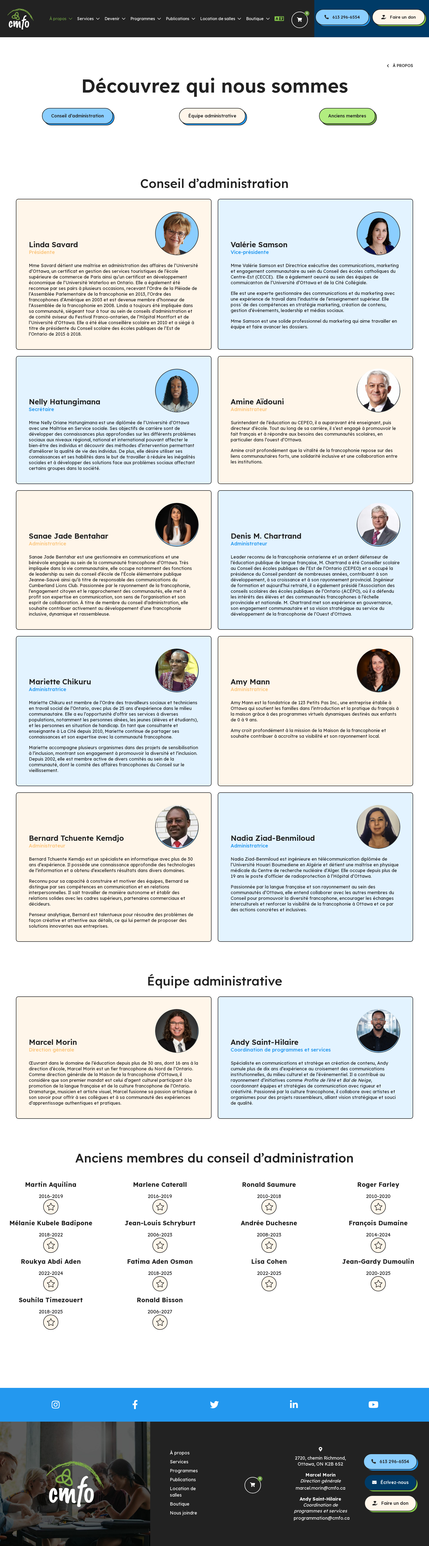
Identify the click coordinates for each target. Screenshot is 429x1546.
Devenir (112, 18)
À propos (57, 18)
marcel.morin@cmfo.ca (320, 1488)
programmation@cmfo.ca (320, 1518)
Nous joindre (183, 1513)
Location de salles (217, 18)
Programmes (142, 18)
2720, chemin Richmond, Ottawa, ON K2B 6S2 (320, 1461)
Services (85, 18)
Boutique (255, 18)
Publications (177, 18)
